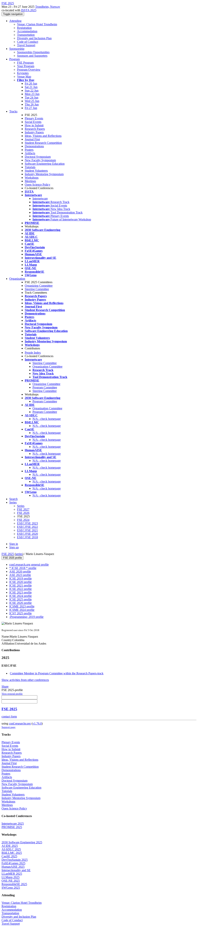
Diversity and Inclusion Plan (34, 38)
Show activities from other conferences (25, 680)
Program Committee (44, 387)
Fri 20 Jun (31, 83)
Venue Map (24, 76)
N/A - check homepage (46, 418)
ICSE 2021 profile (20, 585)
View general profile (12, 693)
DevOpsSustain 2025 (15, 859)
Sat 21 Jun (31, 87)
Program (14, 59)
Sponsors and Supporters (32, 55)
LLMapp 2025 (11, 877)
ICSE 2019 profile (20, 578)
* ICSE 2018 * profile (22, 568)
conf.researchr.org (20, 723)
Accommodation (27, 31)
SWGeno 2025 (11, 887)
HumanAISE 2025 (13, 866)
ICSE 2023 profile (20, 592)
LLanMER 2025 (12, 873)
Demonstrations (34, 146)
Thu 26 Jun (32, 104)
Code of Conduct (27, 41)
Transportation (26, 34)
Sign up (14, 547)
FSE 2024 (23, 519)
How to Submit (34, 125)
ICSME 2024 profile (21, 609)
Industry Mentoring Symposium (44, 174)
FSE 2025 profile (12, 557)
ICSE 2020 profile (20, 582)
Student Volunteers (36, 170)
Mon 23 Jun (32, 94)
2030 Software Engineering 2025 (22, 842)
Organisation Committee (47, 408)
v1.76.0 (37, 723)
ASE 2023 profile (20, 575)
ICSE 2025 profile (20, 599)
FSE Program (25, 62)
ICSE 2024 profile (20, 596)
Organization (17, 278)
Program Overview (28, 69)
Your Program (25, 66)
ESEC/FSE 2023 (27, 523)
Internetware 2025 (13, 823)
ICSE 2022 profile (20, 589)
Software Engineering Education (45, 163)
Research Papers (35, 128)
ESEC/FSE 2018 (27, 537)
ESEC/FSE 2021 (27, 530)
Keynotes (23, 73)
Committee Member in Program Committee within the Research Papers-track (56, 673)
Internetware (40, 198)
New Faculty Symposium (40, 160)
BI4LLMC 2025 (12, 852)
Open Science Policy (37, 184)
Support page (8, 727)
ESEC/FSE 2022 (27, 526)
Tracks (13, 111)
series (19, 554)
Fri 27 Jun (31, 108)
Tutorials (30, 167)
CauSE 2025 (9, 856)
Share (5, 686)
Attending (15, 20)
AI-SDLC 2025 (11, 849)
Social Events (33, 121)
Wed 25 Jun (32, 101)
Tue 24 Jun (31, 97)
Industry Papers (34, 132)
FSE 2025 (8, 554)
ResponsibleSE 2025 (14, 884)
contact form (9, 716)
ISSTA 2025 (28, 10)
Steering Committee (37, 289)
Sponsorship (16, 48)
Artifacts (30, 153)
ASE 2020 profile (20, 571)
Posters (29, 149)
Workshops (31, 177)
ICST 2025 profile (20, 613)
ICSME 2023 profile (21, 606)
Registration (24, 27)
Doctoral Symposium (38, 156)
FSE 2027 (23, 509)
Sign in (13, 543)
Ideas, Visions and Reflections (43, 135)
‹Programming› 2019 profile (26, 616)
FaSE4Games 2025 (13, 863)
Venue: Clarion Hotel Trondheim (37, 24)
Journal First (32, 139)
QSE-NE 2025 (11, 880)
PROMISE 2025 (12, 827)
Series (20, 506)
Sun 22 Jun (31, 90)
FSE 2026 (23, 513)
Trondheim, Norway (47, 6)
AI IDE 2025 (10, 845)
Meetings (30, 181)
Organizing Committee (39, 285)
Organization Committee (47, 366)
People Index (33, 352)
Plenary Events (34, 118)
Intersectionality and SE (16, 870)
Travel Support (26, 45)
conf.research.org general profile (29, 564)
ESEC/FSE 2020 (27, 533)
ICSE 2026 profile (20, 603)
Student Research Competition (43, 142)
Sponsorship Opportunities (33, 52)
